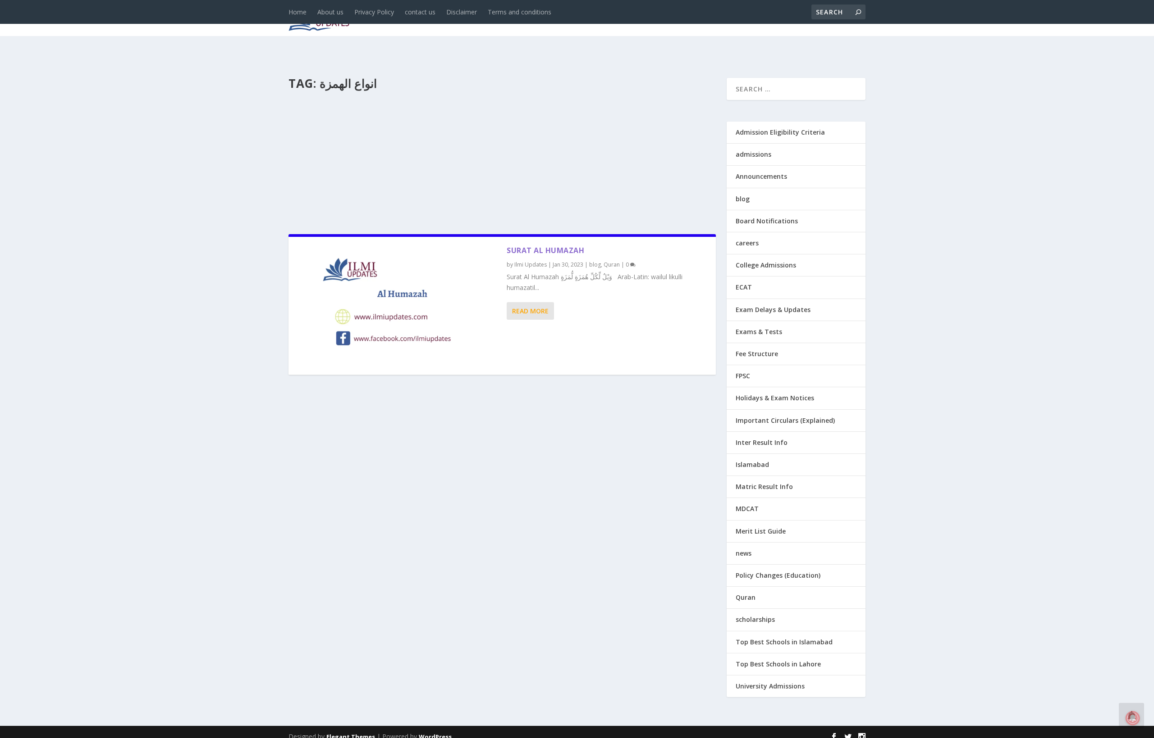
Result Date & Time (813, 18)
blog (480, 18)
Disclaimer (461, 12)
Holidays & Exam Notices (775, 398)
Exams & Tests (640, 18)
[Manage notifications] (1133, 718)
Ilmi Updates (530, 264)
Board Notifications (767, 221)
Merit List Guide (761, 531)
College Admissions (766, 265)
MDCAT (747, 508)
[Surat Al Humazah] (398, 306)
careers (518, 18)
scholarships (755, 619)
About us (330, 12)
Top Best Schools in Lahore (778, 664)
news (447, 18)
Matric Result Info (764, 486)
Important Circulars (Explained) (785, 420)
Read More (530, 311)
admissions (568, 18)
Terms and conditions (519, 12)
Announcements (722, 18)
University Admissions (770, 686)
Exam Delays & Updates (773, 309)
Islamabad (752, 464)
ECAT (744, 287)
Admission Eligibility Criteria (780, 132)
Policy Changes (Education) (778, 575)
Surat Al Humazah (545, 250)
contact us (420, 12)
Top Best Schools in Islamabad (784, 642)
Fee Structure (757, 353)
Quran (612, 264)
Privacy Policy (374, 12)
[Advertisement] (502, 159)
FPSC (743, 375)
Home (297, 12)
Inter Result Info (762, 442)
